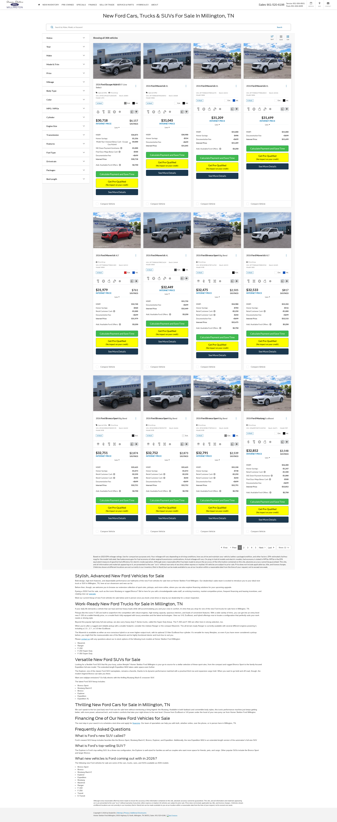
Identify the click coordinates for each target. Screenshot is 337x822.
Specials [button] (81, 5)
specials (92, 594)
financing (136, 723)
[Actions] (135, 86)
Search (279, 27)
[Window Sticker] (136, 112)
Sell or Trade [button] (107, 5)
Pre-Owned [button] (68, 5)
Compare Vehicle (107, 204)
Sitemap (120, 813)
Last (270, 547)
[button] (138, 61)
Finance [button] (92, 5)
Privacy (126, 813)
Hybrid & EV (143, 5)
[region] (117, 149)
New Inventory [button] (51, 5)
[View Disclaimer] (120, 112)
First (224, 547)
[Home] (39, 4)
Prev (233, 547)
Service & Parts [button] (125, 5)
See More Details (117, 192)
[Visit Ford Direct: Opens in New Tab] (172, 815)
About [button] (154, 5)
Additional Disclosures (138, 813)
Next (262, 547)
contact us (85, 639)
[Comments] (132, 112)
